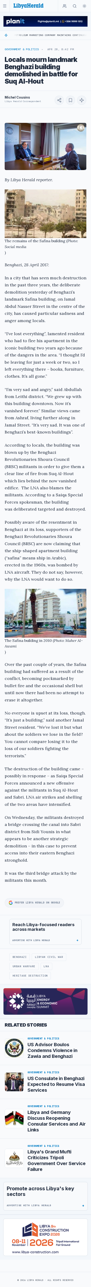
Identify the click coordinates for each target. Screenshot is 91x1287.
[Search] (74, 6)
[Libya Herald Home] (28, 6)
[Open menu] (5, 6)
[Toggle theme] (84, 6)
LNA (46, 966)
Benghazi (20, 957)
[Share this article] (59, 100)
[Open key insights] (81, 100)
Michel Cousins (17, 97)
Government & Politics (22, 49)
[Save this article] (70, 100)
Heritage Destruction (30, 975)
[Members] (64, 6)
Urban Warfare (24, 966)
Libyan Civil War (49, 957)
